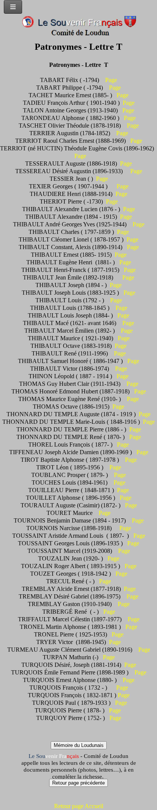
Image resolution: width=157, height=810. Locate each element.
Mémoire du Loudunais (79, 745)
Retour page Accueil (78, 806)
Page (111, 80)
